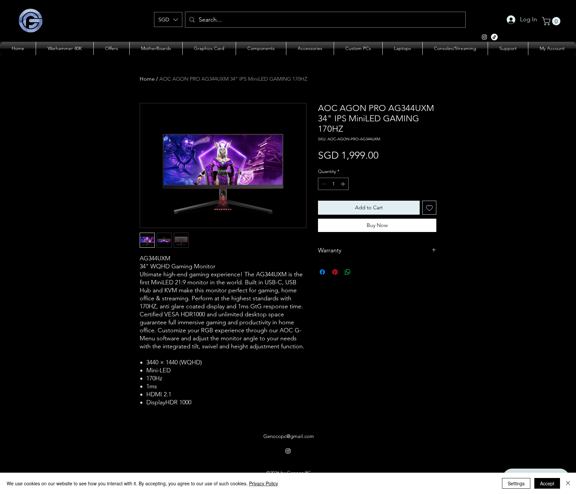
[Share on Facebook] (322, 272)
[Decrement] (323, 184)
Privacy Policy (263, 483)
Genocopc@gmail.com (288, 436)
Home (147, 79)
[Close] (568, 483)
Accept (547, 483)
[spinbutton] (333, 184)
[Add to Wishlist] (429, 208)
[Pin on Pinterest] (335, 272)
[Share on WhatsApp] (348, 272)
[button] (168, 19)
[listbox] (168, 19)
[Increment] (343, 184)
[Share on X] (360, 272)
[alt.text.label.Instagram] (484, 37)
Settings (516, 483)
